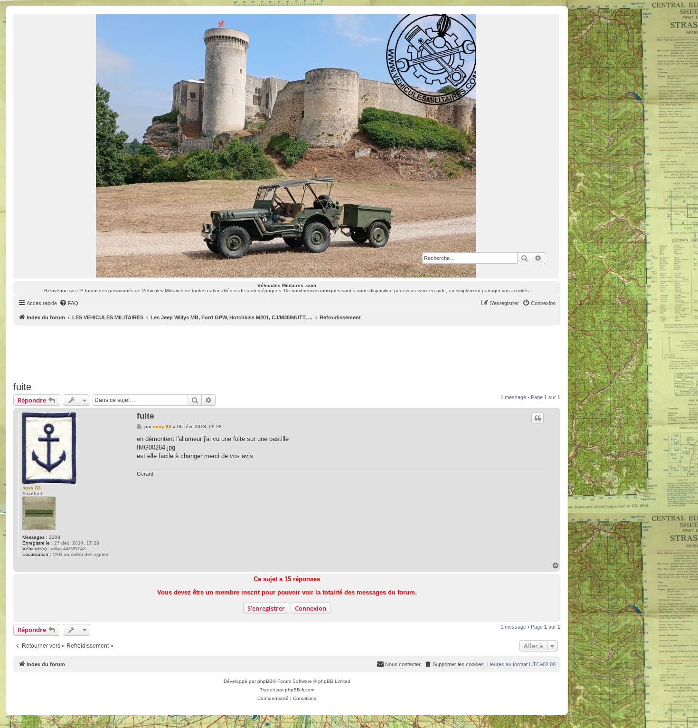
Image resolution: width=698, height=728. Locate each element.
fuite (22, 387)
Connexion (310, 608)
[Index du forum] (286, 146)
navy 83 (31, 487)
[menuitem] (68, 303)
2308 (54, 537)
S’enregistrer (266, 608)
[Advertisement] (287, 351)
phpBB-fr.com (299, 689)
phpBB (265, 681)
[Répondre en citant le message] (537, 418)
